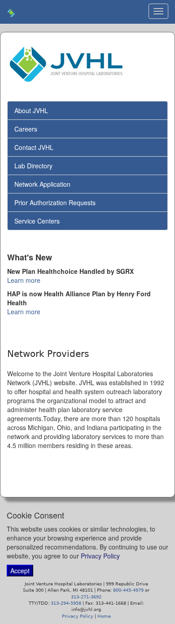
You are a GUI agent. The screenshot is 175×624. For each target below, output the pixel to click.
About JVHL (31, 110)
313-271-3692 (86, 596)
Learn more (23, 280)
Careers (25, 128)
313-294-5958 (66, 603)
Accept (20, 570)
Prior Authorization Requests (55, 202)
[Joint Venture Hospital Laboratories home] (11, 12)
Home (104, 616)
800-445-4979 (128, 590)
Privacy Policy (100, 555)
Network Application (42, 184)
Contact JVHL (33, 147)
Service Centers (37, 220)
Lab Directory (33, 165)
